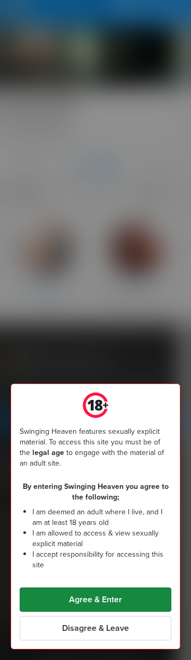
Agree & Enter (95, 599)
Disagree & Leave (95, 628)
